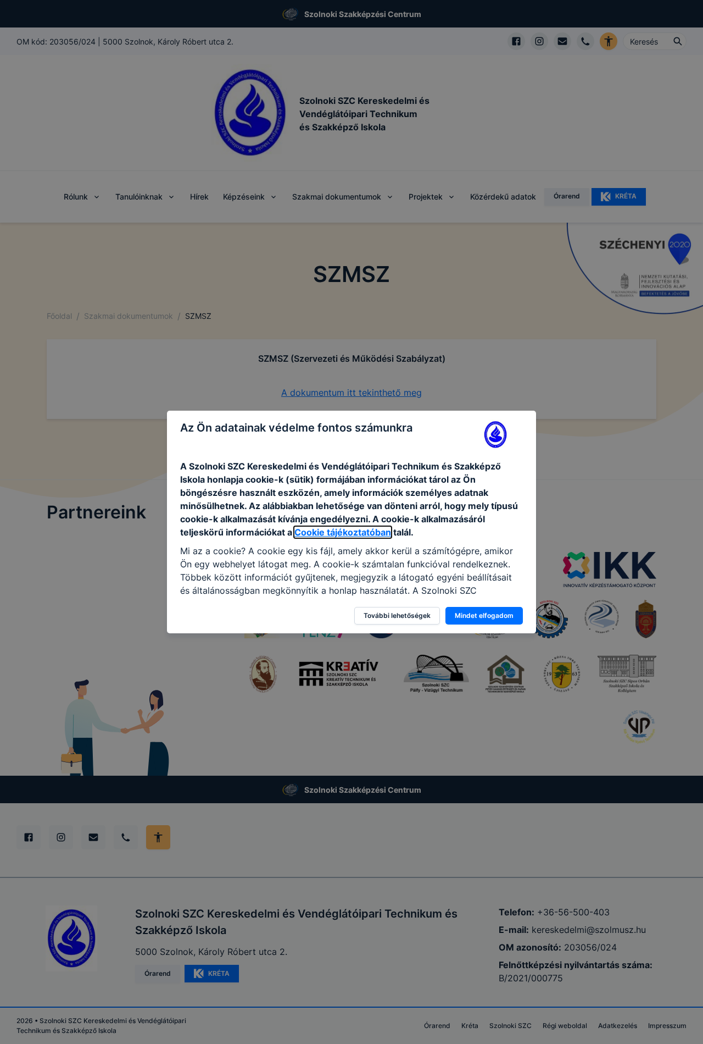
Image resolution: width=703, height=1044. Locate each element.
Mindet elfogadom (484, 615)
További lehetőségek (397, 615)
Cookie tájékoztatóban (342, 532)
